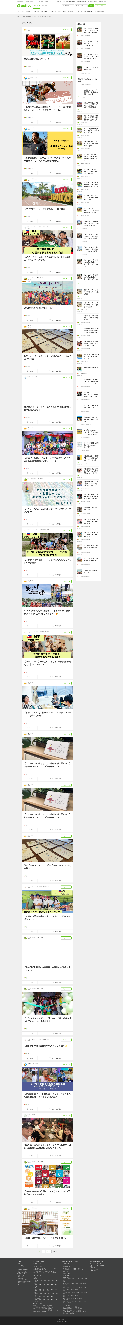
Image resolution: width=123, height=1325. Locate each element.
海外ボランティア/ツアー (40, 1269)
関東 (35, 1283)
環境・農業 (50, 1307)
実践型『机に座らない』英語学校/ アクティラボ (38, 226)
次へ (48, 1251)
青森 (41, 1280)
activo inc (59, 1321)
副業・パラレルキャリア (69, 1271)
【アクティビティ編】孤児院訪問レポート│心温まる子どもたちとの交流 (47, 258)
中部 (35, 1287)
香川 (68, 1295)
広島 (52, 1296)
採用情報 (61, 1319)
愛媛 (72, 1295)
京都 (45, 1293)
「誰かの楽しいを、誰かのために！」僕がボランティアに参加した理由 (47, 714)
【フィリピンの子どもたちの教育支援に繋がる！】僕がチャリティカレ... (91, 263)
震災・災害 (49, 1305)
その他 (56, 1310)
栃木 (40, 1284)
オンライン (37, 1277)
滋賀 (41, 1293)
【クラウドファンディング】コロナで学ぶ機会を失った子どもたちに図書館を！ (47, 1019)
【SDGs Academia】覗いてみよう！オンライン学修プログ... (91, 521)
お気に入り (65, 1)
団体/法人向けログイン (96, 1263)
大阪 (49, 1293)
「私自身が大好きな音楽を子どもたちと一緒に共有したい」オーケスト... (91, 471)
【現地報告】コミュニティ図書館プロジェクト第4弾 (91, 419)
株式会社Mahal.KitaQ (32, 376)
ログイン (20, 1284)
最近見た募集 (72, 1)
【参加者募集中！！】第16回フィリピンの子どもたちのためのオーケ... (91, 484)
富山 (40, 1289)
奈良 (57, 1293)
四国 (64, 1293)
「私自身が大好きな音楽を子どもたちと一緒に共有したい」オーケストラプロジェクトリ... (47, 108)
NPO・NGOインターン (53, 1268)
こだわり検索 (100, 5)
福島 (36, 1281)
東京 (56, 1284)
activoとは (59, 1)
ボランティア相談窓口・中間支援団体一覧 (24, 1273)
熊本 (48, 1299)
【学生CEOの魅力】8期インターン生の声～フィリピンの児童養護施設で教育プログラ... (47, 459)
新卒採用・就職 (66, 1268)
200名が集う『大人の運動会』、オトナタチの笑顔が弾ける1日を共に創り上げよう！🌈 (47, 612)
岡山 (48, 1296)
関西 (35, 1292)
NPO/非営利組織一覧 (23, 1269)
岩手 (45, 1280)
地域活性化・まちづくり (40, 1307)
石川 (44, 1289)
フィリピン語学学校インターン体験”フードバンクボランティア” (47, 917)
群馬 (44, 1284)
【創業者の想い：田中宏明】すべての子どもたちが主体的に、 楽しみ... (91, 458)
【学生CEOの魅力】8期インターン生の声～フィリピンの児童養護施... (91, 105)
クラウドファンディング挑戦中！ (84, 11)
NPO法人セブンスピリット (34, 77)
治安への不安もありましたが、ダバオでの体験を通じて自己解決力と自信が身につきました (47, 1146)
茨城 (36, 1284)
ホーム (18, 16)
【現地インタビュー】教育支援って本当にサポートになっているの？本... (91, 330)
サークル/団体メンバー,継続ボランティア (44, 1271)
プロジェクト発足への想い (40, 11)
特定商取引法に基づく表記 (24, 1281)
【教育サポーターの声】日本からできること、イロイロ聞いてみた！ (91, 343)
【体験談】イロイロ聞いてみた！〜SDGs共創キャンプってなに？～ (91, 381)
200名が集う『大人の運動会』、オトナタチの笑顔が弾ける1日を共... (91, 223)
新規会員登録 (21, 1282)
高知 (76, 1295)
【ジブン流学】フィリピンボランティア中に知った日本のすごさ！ (91, 43)
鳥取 (40, 1296)
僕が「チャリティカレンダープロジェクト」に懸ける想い (48, 866)
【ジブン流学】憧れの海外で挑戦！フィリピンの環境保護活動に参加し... (91, 56)
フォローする (66, 29)
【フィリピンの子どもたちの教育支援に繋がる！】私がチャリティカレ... (91, 278)
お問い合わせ (21, 1275)
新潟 (36, 1289)
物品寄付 (54, 1272)
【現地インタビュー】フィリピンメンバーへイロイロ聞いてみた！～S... (91, 394)
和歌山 (36, 1293)
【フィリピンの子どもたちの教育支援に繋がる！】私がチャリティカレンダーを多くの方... (47, 816)
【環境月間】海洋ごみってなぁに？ (91, 508)
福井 (48, 1289)
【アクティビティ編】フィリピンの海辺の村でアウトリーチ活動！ (47, 561)
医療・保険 (37, 1311)
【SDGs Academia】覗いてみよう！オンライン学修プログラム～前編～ (47, 1192)
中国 (35, 1295)
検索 (91, 5)
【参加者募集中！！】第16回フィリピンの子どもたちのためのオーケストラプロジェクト (47, 1095)
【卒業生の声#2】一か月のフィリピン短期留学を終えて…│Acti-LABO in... (47, 663)
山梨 (52, 1289)
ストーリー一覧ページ (27, 16)
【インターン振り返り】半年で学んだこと (91, 406)
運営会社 (20, 1276)
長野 (56, 1289)
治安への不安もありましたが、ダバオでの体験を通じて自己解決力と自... (91, 118)
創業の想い (29, 11)
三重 (48, 1290)
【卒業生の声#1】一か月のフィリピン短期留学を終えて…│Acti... (91, 197)
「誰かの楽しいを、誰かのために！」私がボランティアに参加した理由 (91, 236)
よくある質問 (21, 1266)
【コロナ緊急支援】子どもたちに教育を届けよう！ (47, 1238)
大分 (52, 1299)
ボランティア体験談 (68, 11)
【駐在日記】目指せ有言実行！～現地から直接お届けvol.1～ (47, 968)
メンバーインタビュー (55, 11)
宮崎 (56, 1299)
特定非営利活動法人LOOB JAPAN (35, 178)
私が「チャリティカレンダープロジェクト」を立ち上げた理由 (48, 357)
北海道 (36, 1280)
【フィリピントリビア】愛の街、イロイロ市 (44, 209)
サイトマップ (21, 1268)
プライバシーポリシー (23, 1279)
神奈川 (36, 1286)
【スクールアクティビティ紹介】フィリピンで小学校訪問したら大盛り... (91, 210)
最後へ (55, 1251)
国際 (35, 1305)
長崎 (44, 1299)
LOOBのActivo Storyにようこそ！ (40, 308)
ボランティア (36, 6)
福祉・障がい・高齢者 (47, 1308)
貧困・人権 (37, 1308)
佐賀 (40, 1299)
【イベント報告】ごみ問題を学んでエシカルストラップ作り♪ (47, 510)
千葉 (52, 1284)
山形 (57, 1280)
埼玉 (48, 1284)
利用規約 (20, 1278)
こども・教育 (41, 1305)
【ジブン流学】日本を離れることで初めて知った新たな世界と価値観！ (91, 30)
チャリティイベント (39, 1272)
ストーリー (21, 11)
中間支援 (50, 1310)
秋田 (53, 1280)
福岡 (36, 1299)
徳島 (64, 1295)
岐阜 (36, 1290)
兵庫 (53, 1293)
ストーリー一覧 (22, 1271)
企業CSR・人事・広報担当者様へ (89, 1)
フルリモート (66, 1275)
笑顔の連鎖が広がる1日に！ (36, 59)
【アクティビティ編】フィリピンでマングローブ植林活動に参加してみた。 (91, 157)
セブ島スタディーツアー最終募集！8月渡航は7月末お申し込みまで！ (47, 408)
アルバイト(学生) (67, 1269)
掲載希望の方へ (102, 1)
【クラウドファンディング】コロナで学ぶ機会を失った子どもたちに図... (91, 496)
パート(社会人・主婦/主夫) (79, 1269)
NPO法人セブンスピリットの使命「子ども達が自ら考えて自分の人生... (91, 432)
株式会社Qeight (31, 1114)
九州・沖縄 (37, 1298)
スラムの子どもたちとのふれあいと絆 (91, 68)
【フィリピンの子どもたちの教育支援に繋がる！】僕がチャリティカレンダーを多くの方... (47, 765)
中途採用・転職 (76, 1268)
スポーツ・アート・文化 (40, 1310)
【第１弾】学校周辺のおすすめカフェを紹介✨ (45, 1046)
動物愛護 (44, 1311)
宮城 (49, 1280)
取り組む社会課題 (99, 11)
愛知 (44, 1290)
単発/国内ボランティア (39, 1268)
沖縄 (41, 1301)
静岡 (40, 1290)
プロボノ (48, 1272)
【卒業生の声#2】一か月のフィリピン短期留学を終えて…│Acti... (91, 143)
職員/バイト (45, 6)
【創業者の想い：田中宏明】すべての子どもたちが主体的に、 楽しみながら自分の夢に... (47, 159)
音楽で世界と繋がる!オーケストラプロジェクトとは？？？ (91, 356)
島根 (44, 1296)
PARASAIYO (30, 29)
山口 (36, 1296)
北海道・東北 (37, 1278)
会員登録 (79, 1)
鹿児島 (36, 1301)
